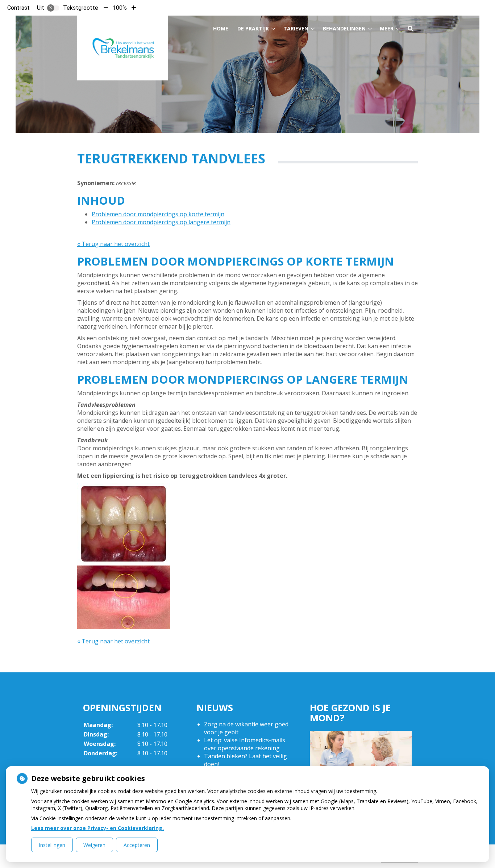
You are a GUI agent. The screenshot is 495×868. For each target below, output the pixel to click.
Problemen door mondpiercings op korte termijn (158, 214)
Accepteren (137, 845)
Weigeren (94, 845)
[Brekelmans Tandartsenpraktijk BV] (122, 48)
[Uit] (53, 8)
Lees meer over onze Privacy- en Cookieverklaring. (97, 828)
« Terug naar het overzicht (113, 244)
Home (220, 28)
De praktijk (253, 28)
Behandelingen (344, 28)
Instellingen (52, 845)
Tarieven (295, 28)
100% (120, 7)
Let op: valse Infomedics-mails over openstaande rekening (244, 744)
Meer (387, 28)
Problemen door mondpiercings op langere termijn (161, 222)
